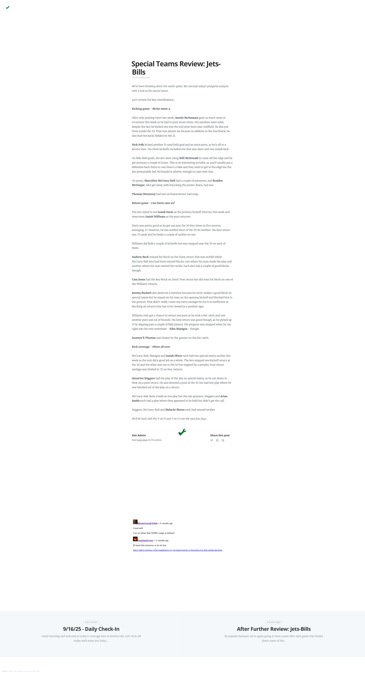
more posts (142, 440)
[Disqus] (182, 479)
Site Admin (139, 435)
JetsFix (4, 671)
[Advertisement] (182, 40)
